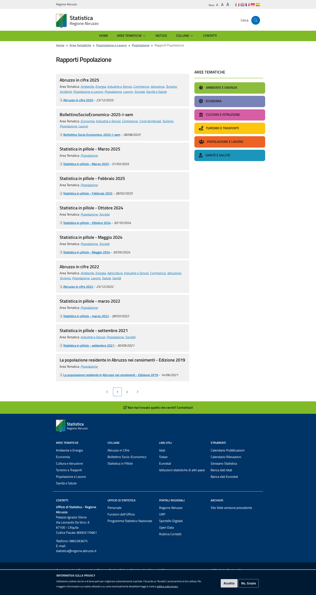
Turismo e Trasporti (69, 470)
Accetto (229, 583)
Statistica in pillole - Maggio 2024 (86, 252)
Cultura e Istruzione (69, 463)
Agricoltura (114, 273)
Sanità (116, 278)
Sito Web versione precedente (231, 507)
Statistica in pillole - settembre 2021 (88, 345)
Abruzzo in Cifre (118, 450)
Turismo (171, 86)
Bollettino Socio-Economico (127, 456)
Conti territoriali (150, 121)
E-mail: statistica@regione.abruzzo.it (76, 548)
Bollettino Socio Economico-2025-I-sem (91, 134)
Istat (162, 450)
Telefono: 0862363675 (72, 540)
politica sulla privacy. (167, 586)
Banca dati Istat (221, 470)
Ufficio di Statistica (122, 500)
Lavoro (128, 91)
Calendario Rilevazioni (226, 456)
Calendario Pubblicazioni (227, 450)
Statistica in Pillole (120, 463)
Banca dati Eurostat (224, 476)
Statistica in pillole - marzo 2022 (86, 316)
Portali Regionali (172, 500)
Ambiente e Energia (69, 450)
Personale (114, 507)
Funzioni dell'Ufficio (121, 514)
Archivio (217, 500)
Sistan (163, 456)
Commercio (141, 86)
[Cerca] (255, 20)
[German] (253, 4)
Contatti (62, 500)
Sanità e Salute (156, 91)
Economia (87, 121)
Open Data (166, 527)
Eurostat (165, 463)
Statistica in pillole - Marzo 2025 (86, 163)
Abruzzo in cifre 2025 (78, 100)
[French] (247, 4)
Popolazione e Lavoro (111, 45)
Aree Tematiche (80, 45)
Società (139, 91)
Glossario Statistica (224, 463)
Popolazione (140, 45)
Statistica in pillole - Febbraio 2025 (87, 193)
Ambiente (87, 86)
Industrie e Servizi (119, 86)
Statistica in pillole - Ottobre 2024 (87, 222)
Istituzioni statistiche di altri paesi (182, 470)
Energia (100, 86)
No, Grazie (248, 583)
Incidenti (66, 91)
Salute (106, 278)
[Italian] (237, 4)
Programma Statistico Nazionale (130, 520)
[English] (242, 4)
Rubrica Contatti (170, 534)
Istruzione (157, 86)
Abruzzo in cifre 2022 (78, 286)
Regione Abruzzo (171, 507)
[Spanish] (258, 4)
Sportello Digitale (171, 520)
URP (162, 514)
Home (60, 45)
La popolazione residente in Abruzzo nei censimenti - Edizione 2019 (110, 374)
